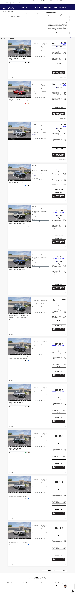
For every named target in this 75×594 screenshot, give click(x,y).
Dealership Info (41, 584)
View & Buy (59, 63)
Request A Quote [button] (58, 68)
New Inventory (9, 584)
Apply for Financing (26, 584)
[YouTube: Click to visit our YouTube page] (57, 585)
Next (57, 570)
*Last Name (60, 15)
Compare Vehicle (62, 77)
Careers (39, 588)
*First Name (48, 15)
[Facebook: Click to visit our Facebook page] (55, 585)
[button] (30, 48)
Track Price (59, 46)
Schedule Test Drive (59, 66)
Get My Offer (57, 32)
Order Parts (25, 588)
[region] (59, 56)
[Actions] (29, 59)
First (43, 570)
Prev (47, 570)
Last (60, 570)
